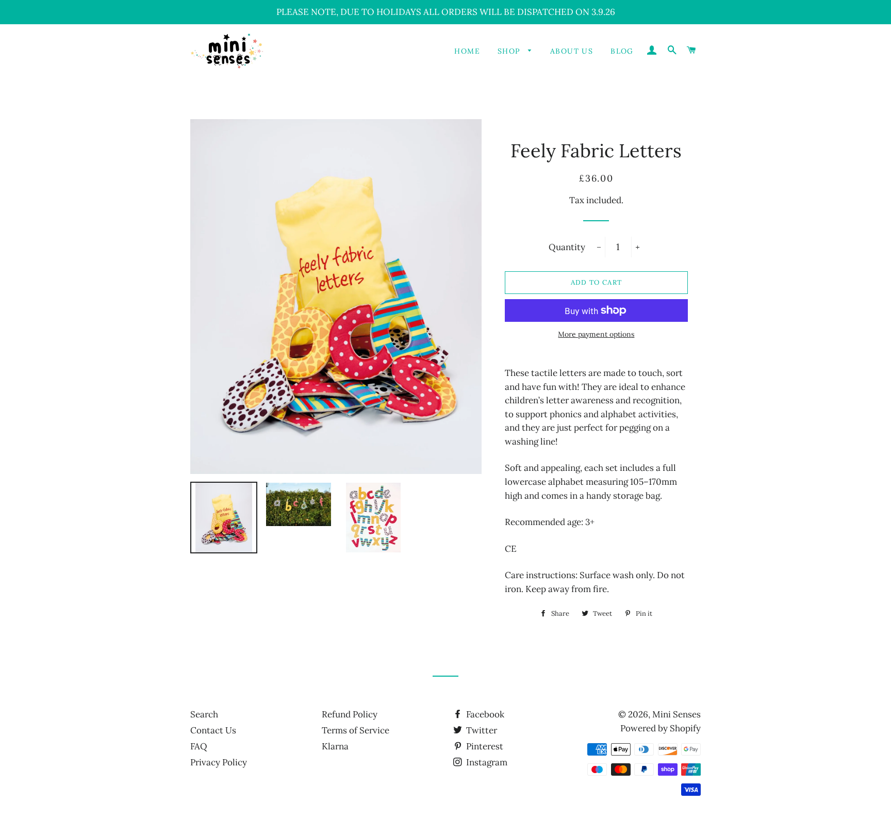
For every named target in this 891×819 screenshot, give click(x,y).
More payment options (596, 334)
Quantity (567, 247)
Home (467, 51)
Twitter (480, 730)
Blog (622, 51)
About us (571, 51)
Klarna (335, 746)
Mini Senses (676, 714)
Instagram (485, 762)
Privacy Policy (218, 762)
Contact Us (213, 730)
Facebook (484, 714)
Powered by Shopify (660, 728)
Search (204, 714)
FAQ (198, 746)
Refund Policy (349, 714)
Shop (510, 51)
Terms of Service (355, 730)
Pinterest (483, 746)
